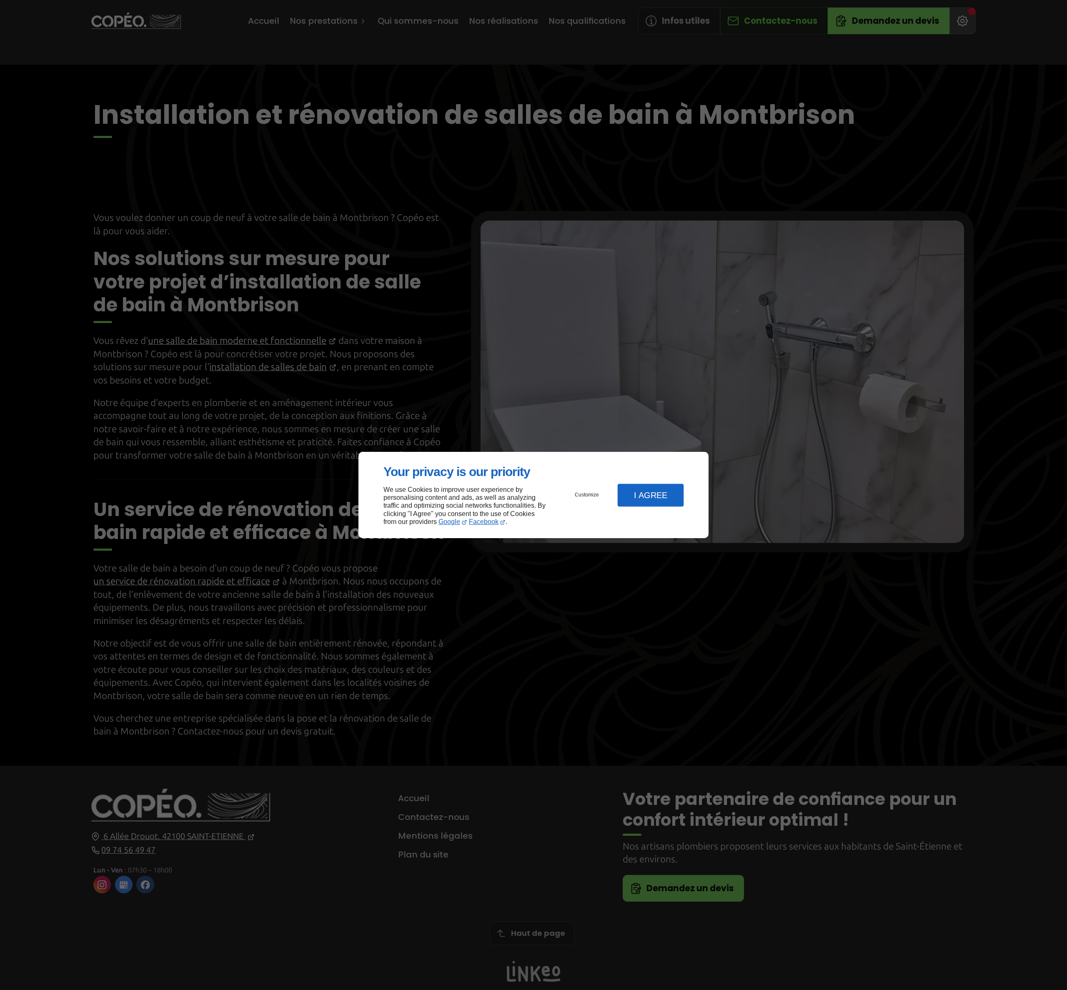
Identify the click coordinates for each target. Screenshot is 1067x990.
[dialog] (533, 495)
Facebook (483, 521)
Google (449, 521)
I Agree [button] (650, 495)
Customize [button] (587, 495)
